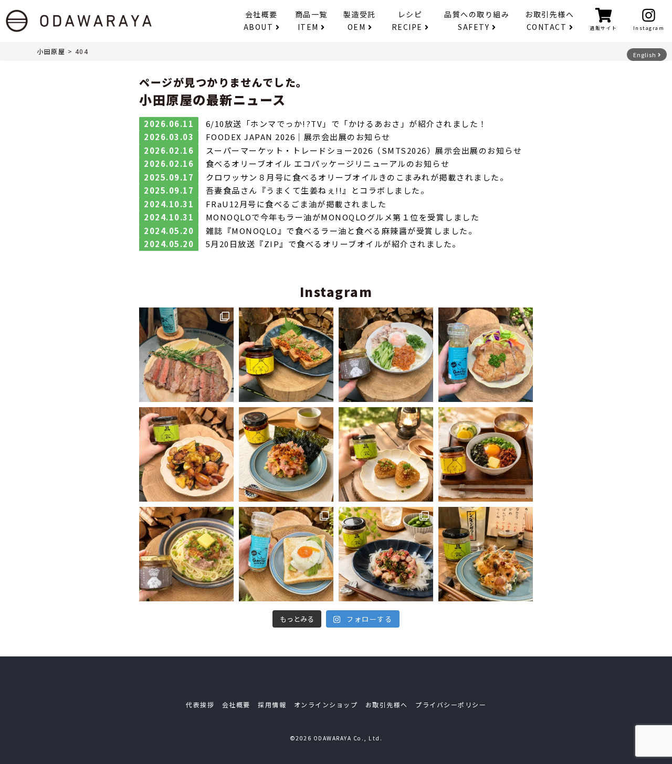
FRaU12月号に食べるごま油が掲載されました (296, 203)
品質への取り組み (476, 20)
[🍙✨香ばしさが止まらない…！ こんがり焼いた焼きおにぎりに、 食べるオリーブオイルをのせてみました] (386, 454)
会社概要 (261, 20)
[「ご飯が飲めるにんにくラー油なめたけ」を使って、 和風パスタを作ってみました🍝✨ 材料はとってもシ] (186, 554)
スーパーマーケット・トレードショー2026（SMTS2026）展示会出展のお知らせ (364, 150)
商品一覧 (311, 20)
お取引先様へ (549, 20)
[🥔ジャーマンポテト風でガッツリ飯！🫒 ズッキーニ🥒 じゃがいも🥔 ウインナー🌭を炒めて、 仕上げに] (186, 454)
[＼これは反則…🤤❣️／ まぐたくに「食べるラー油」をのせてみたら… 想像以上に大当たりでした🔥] (286, 454)
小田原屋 (51, 51)
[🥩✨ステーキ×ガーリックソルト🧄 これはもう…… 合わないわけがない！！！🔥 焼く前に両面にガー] (186, 354)
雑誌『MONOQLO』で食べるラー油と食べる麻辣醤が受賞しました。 (341, 230)
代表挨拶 (200, 704)
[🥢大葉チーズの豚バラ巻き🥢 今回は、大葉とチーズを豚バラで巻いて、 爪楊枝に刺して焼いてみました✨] (485, 554)
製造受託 (359, 20)
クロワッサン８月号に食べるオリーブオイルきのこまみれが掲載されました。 (357, 177)
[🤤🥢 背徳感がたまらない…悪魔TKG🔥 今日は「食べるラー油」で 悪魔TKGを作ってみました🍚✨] (485, 454)
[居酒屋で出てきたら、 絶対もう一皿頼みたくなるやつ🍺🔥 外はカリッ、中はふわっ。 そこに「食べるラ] (286, 354)
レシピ (407, 20)
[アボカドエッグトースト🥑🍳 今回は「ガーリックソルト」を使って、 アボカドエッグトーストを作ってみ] (286, 554)
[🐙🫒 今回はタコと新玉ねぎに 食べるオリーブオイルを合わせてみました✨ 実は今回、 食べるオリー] (386, 554)
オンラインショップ (326, 704)
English (645, 54)
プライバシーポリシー (450, 704)
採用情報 (272, 704)
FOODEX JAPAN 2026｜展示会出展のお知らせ (298, 136)
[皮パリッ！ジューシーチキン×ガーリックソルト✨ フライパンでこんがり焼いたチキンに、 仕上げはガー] (485, 354)
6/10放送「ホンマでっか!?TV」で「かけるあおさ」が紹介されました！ (346, 123)
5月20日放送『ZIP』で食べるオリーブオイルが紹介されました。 (333, 243)
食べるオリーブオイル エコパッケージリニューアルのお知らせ (328, 163)
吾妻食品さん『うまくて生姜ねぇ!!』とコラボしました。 (317, 190)
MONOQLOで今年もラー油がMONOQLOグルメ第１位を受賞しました (343, 216)
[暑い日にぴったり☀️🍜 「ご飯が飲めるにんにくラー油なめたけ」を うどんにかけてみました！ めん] (386, 354)
